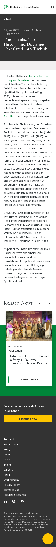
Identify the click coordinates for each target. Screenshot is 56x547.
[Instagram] (14, 501)
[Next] (48, 303)
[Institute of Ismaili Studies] (21, 7)
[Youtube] (23, 501)
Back (9, 19)
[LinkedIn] (6, 501)
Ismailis (8, 116)
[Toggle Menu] (47, 538)
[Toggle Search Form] (52, 7)
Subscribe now (28, 418)
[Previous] (40, 303)
